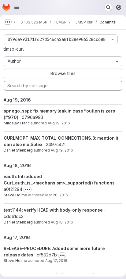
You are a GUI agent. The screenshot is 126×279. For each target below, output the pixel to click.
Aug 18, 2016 (62, 222)
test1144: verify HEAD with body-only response (53, 210)
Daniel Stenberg (18, 150)
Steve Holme (15, 195)
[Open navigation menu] (17, 7)
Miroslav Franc (17, 123)
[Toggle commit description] (27, 189)
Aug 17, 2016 (56, 260)
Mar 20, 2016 (56, 195)
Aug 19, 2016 (59, 123)
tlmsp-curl (14, 49)
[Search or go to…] (108, 7)
